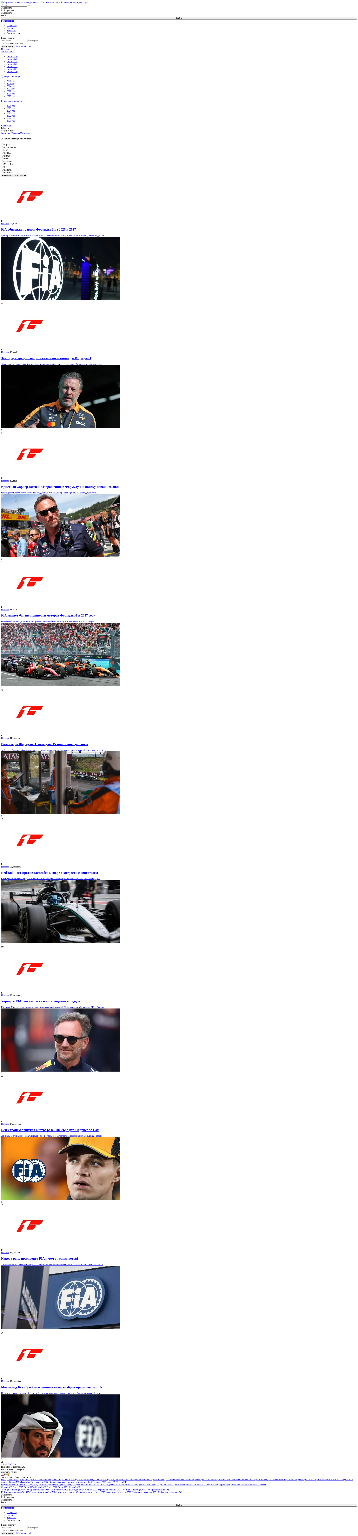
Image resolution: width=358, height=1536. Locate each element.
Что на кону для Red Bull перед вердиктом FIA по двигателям (156, 1484)
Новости (5, 223)
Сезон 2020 (74, 1487)
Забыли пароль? (23, 46)
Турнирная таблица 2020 (158, 1489)
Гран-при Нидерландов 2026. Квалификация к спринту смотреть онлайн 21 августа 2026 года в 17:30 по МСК (74, 1482)
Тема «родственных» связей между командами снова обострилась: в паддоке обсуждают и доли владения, (52, 360)
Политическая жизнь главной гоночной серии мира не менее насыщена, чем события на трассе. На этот (51, 1389)
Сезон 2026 (6, 1487)
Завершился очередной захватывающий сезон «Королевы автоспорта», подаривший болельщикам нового (51, 1132)
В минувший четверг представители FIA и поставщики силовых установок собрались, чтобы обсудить (50, 875)
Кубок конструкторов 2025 (40, 1492)
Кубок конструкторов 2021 (144, 1492)
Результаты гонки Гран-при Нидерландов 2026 (23, 1484)
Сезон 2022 (51, 1487)
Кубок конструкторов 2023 (92, 1492)
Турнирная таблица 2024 (61, 1489)
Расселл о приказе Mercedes (253, 1484)
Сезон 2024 (29, 1487)
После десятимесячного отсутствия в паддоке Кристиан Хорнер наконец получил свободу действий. (60, 489)
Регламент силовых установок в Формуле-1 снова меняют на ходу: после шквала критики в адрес (48, 618)
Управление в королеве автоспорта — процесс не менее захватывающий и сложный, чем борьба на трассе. (52, 1261)
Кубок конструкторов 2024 (66, 1492)
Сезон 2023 (40, 1487)
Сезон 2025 (17, 1487)
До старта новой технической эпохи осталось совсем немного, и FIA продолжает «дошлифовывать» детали (52, 232)
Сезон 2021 (63, 1487)
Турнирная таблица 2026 (13, 1489)
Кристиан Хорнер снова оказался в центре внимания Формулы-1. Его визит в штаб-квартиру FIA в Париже (52, 1003)
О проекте (12, 25)
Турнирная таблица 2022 (110, 1489)
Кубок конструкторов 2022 (118, 1492)
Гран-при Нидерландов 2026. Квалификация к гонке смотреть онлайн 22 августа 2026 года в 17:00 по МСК (233, 1479)
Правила (11, 28)
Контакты (11, 30)
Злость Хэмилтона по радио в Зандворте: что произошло (213, 1484)
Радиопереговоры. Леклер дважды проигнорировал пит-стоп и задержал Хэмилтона (86, 1484)
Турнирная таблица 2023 (85, 1489)
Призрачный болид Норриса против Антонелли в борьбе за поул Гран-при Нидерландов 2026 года (48, 1479)
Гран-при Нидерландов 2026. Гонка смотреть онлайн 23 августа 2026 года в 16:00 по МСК (139, 1479)
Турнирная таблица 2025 (37, 1489)
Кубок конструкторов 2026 (14, 1492)
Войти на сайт (8, 46)
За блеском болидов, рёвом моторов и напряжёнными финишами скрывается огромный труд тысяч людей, (52, 746)
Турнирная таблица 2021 (134, 1489)
